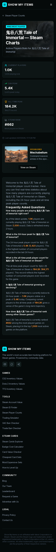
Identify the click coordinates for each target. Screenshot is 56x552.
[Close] (45, 254)
